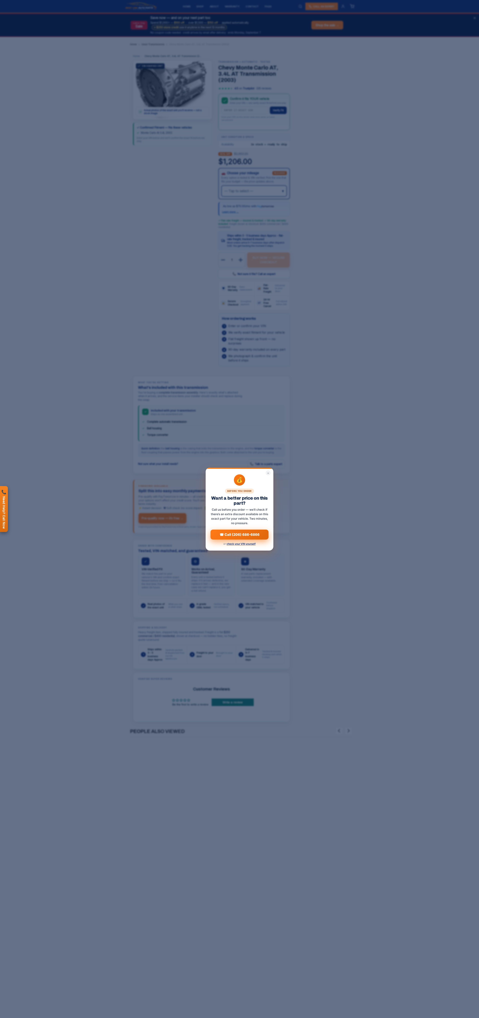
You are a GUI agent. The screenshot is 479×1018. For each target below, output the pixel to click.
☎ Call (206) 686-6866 (240, 534)
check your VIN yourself (241, 543)
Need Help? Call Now (3, 509)
